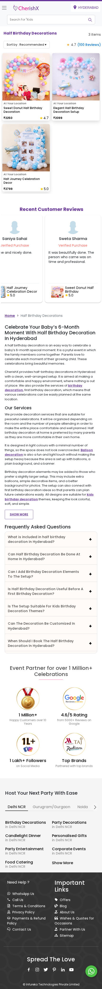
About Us (67, 912)
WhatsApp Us (23, 893)
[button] (46, 19)
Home (10, 315)
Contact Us (21, 929)
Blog (63, 906)
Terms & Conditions (28, 906)
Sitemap (67, 935)
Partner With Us (72, 929)
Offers (65, 900)
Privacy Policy (23, 912)
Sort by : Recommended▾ (26, 44)
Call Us (17, 900)
